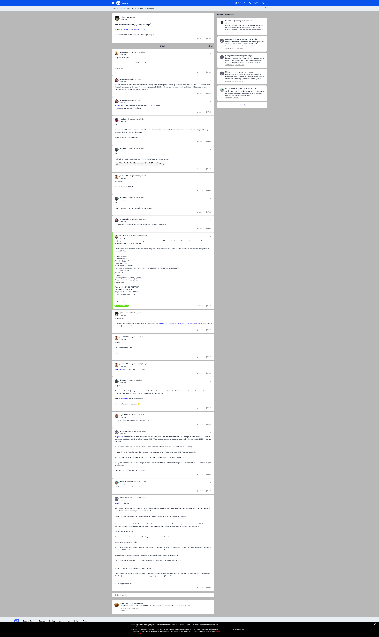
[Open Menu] (265, 8)
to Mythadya (138, 313)
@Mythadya (119, 369)
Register (256, 3)
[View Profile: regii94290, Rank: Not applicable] (117, 416)
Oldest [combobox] (211, 46)
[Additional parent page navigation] (121, 8)
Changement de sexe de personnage (238, 56)
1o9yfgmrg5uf (229, 65)
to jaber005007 (141, 148)
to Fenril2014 (141, 481)
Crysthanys (123, 119)
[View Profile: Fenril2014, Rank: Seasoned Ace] (117, 432)
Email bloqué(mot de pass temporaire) (238, 21)
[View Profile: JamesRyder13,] (222, 41)
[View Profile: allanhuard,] (222, 90)
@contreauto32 (126, 29)
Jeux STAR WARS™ (129, 8)
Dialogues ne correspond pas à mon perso (240, 72)
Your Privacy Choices (237, 629)
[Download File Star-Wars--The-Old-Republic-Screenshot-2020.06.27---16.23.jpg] (163, 164)
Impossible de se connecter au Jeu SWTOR (240, 88)
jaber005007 (124, 52)
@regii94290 (119, 437)
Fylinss (123, 17)
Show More (243, 105)
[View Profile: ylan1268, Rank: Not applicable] (117, 150)
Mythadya (122, 235)
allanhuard (228, 98)
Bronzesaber (229, 81)
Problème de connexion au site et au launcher (241, 39)
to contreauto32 (141, 235)
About (61, 621)
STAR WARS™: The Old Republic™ (145, 8)
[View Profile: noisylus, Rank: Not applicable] (117, 80)
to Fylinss (141, 52)
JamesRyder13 (230, 48)
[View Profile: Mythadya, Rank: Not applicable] (116, 237)
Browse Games (29, 621)
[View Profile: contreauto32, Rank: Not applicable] (117, 220)
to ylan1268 (142, 176)
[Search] (250, 3)
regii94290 (123, 415)
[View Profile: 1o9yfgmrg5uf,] (222, 57)
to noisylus (140, 119)
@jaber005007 (139, 29)
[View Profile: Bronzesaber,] (222, 73)
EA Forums (115, 8)
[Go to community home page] (122, 3)
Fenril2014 (123, 431)
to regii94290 (141, 431)
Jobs (85, 621)
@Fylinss (118, 85)
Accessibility (73, 621)
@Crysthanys (192, 323)
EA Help (52, 621)
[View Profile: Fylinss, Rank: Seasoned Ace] (117, 18)
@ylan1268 (183, 323)
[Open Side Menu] (113, 2)
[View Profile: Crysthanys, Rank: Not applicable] (117, 120)
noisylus (122, 79)
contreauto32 (124, 219)
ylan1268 (123, 148)
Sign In (264, 3)
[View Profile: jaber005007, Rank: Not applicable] (117, 53)
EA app (42, 621)
